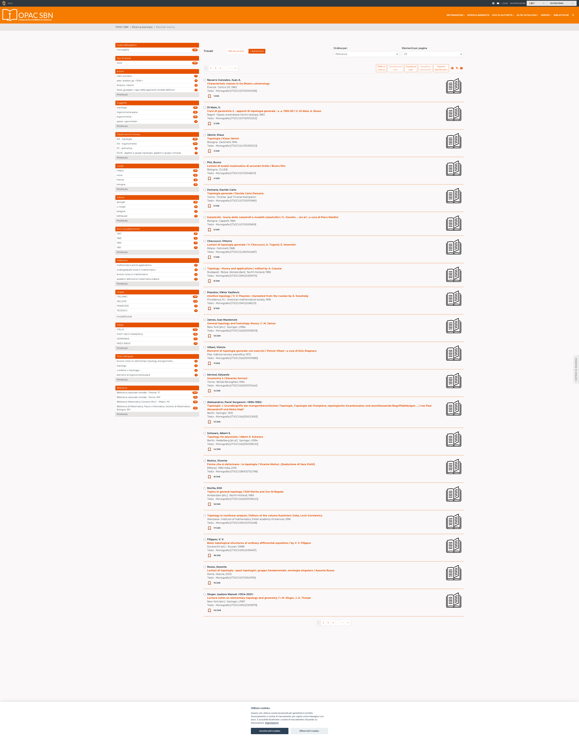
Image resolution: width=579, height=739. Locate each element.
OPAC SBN (121, 27)
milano (120, 170)
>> (235, 68)
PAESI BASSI (124, 343)
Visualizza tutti (411, 68)
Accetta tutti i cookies (269, 731)
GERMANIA (123, 338)
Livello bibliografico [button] (127, 45)
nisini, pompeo (124, 76)
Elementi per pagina (414, 48)
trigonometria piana (127, 112)
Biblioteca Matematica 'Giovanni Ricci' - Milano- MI (143, 401)
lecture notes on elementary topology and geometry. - (146, 361)
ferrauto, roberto (125, 85)
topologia (122, 107)
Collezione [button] (122, 260)
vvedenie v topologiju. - (129, 370)
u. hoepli (121, 206)
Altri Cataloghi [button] (527, 15)
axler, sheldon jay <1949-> (130, 80)
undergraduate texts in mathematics (136, 269)
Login (505, 3)
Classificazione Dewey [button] (128, 134)
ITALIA (120, 329)
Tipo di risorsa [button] (124, 58)
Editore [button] (120, 197)
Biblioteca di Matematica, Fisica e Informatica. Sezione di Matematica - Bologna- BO (154, 408)
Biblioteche (561, 15)
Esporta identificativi (441, 68)
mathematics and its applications (134, 265)
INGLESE (122, 301)
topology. (122, 365)
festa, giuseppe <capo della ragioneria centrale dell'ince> (146, 90)
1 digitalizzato (257, 51)
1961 (119, 247)
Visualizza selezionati (425, 68)
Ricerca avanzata (478, 15)
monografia (123, 49)
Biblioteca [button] (122, 388)
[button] (537, 3)
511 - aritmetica (124, 148)
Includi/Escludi (124, 316)
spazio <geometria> (127, 121)
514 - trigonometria (127, 143)
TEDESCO (122, 310)
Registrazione (517, 3)
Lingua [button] (120, 292)
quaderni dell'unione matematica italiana (138, 279)
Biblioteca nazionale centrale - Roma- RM (138, 397)
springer (121, 202)
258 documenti (236, 51)
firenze (120, 179)
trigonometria (124, 116)
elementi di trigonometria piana (133, 375)
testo (119, 63)
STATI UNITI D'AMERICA (130, 334)
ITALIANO (122, 296)
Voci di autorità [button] (502, 15)
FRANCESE (123, 305)
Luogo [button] (120, 166)
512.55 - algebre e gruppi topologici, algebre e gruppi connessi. (149, 153)
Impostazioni (272, 723)
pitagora (121, 211)
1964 (119, 242)
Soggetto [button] (122, 102)
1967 (119, 233)
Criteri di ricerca (576, 369)
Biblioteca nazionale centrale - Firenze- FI (138, 392)
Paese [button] (120, 325)
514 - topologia (124, 139)
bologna (121, 184)
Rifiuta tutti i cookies (309, 731)
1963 (119, 238)
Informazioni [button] (455, 15)
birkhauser (122, 216)
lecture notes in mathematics (132, 274)
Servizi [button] (545, 15)
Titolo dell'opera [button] (125, 356)
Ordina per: (341, 48)
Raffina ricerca (381, 68)
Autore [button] (120, 71)
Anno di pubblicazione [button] (128, 229)
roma (119, 175)
